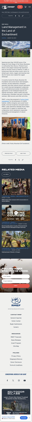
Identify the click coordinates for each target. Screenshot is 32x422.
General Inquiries (16, 318)
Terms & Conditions (16, 365)
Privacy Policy (16, 356)
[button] (15, 16)
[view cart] (25, 7)
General (4, 38)
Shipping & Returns (16, 359)
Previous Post (9, 153)
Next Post (23, 153)
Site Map (16, 346)
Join (20, 7)
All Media (6, 174)
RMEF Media (7, 12)
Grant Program (16, 343)
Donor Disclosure (16, 362)
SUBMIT (16, 285)
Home (3, 12)
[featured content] (16, 403)
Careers (16, 327)
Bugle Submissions (16, 324)
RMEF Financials (16, 337)
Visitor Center (16, 321)
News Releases (16, 340)
